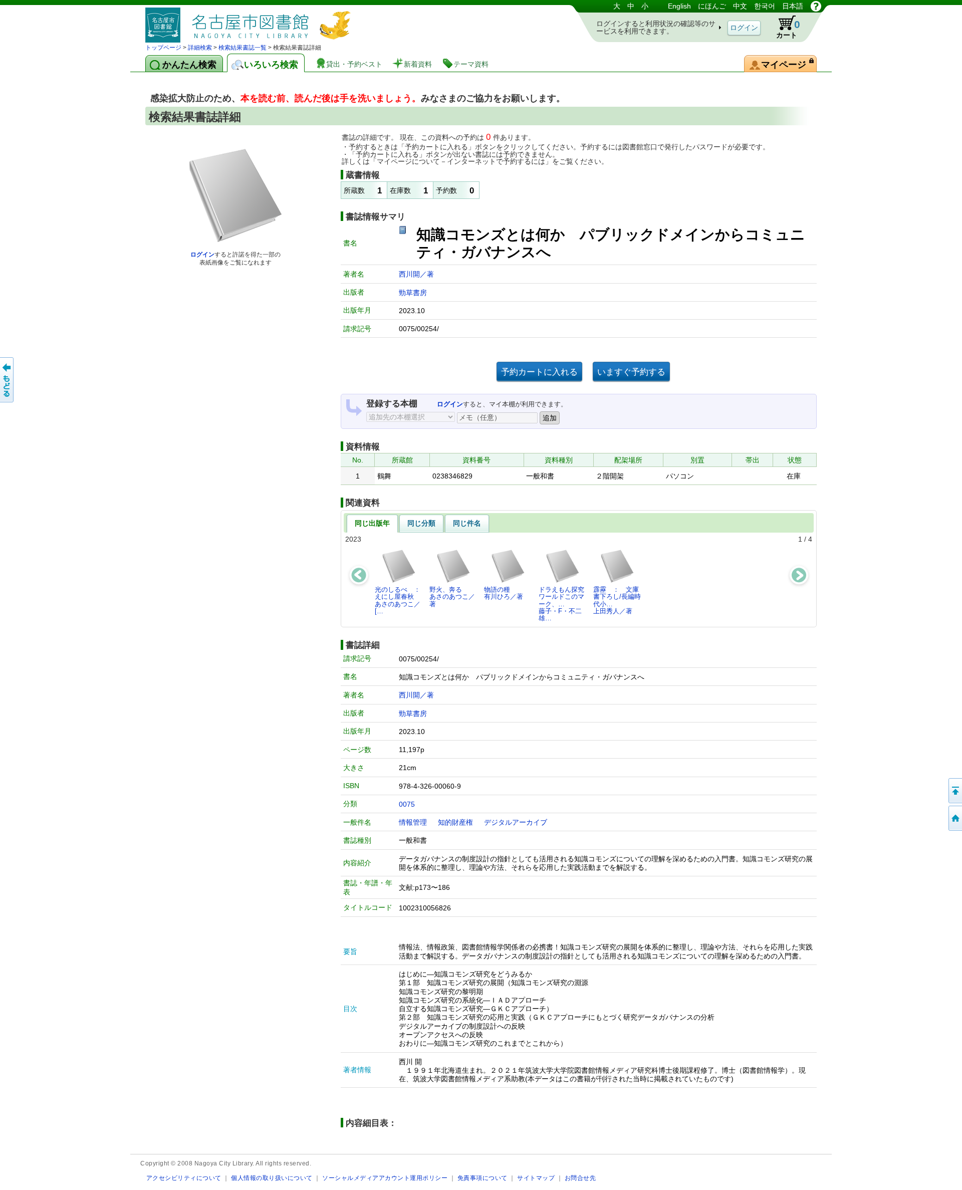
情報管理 (413, 822)
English (679, 6)
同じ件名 (467, 523)
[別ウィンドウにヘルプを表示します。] (816, 6)
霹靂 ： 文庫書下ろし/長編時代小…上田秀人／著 (617, 600)
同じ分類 (421, 523)
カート (788, 29)
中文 (740, 6)
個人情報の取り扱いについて (272, 1177)
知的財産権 (455, 822)
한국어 (764, 6)
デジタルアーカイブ (515, 822)
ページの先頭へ (954, 790)
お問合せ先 (580, 1177)
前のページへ (7, 379)
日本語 (792, 6)
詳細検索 (200, 47)
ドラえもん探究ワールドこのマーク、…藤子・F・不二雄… (561, 604)
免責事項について (482, 1177)
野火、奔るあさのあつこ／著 (452, 597)
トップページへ (954, 818)
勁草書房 (413, 293)
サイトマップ (536, 1177)
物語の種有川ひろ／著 (503, 593)
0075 (407, 804)
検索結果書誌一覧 (242, 47)
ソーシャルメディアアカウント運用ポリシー (384, 1177)
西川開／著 (416, 274)
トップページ (163, 47)
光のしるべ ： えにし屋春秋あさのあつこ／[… (400, 600)
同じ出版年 (372, 523)
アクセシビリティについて (183, 1177)
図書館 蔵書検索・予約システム (250, 21)
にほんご (712, 6)
